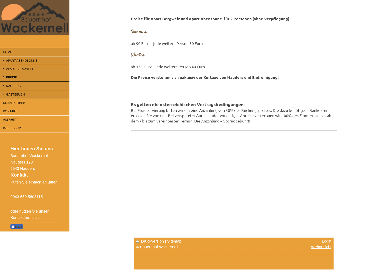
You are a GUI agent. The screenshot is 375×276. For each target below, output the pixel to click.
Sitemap (174, 241)
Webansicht (321, 247)
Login (326, 241)
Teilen (18, 226)
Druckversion (152, 241)
